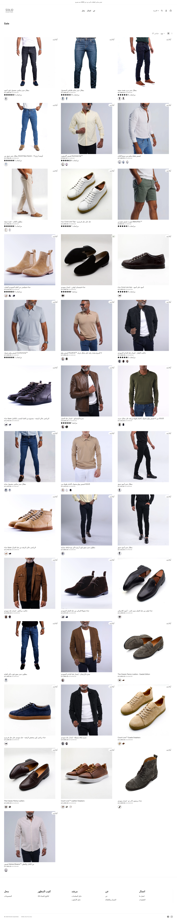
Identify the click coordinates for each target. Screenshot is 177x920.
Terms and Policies (26, 916)
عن (106, 896)
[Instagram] (171, 917)
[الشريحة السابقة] (64, 63)
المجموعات (8, 896)
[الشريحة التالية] (109, 63)
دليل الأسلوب (76, 900)
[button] (163, 33)
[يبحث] (162, 10)
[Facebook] (168, 917)
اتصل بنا (141, 896)
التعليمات (142, 900)
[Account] (166, 10)
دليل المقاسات (77, 896)
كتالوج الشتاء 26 (43, 896)
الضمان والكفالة (110, 900)
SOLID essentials (14, 916)
